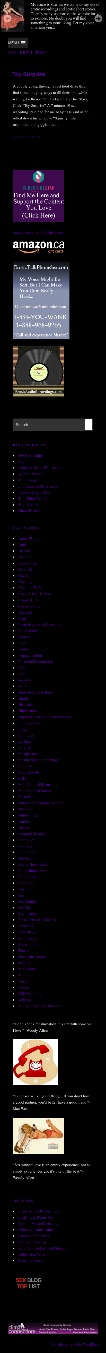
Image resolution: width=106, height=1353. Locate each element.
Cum (22, 618)
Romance (25, 882)
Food (22, 667)
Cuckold (25, 612)
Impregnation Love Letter (38, 486)
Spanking (25, 925)
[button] (13, 43)
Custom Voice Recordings (39, 1223)
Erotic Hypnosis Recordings (40, 624)
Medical (24, 765)
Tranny (24, 974)
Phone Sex (26, 839)
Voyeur (24, 987)
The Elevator (28, 504)
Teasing (24, 962)
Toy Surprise (28, 74)
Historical (26, 704)
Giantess (25, 679)
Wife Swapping (30, 993)
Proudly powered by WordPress (75, 1344)
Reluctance (27, 876)
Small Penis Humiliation (37, 919)
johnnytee (26, 735)
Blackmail (26, 556)
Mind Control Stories (35, 790)
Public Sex (26, 851)
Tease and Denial (32, 956)
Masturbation (28, 753)
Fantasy (24, 636)
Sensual (24, 888)
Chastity (24, 575)
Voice (23, 981)
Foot (21, 673)
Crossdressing (29, 606)
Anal (22, 544)
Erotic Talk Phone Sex (36, 1217)
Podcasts (25, 845)
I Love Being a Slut (33, 492)
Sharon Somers (30, 1260)
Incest (23, 729)
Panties (24, 821)
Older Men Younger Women (41, 802)
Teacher (24, 950)
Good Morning (30, 455)
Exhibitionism (29, 630)
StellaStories (28, 931)
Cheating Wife (29, 587)
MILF (22, 778)
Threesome (27, 968)
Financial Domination (35, 661)
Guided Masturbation (35, 692)
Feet (21, 642)
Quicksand (27, 858)
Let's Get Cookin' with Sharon (42, 1248)
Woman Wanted (31, 473)
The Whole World (32, 498)
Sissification (27, 913)
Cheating (25, 581)
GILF (22, 685)
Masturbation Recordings (38, 759)
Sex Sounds (27, 901)
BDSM (23, 550)
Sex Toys (25, 907)
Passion (24, 827)
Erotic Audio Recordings (38, 1210)
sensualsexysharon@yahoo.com (38, 232)
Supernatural (28, 944)
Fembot (24, 649)
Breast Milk (27, 563)
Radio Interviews (32, 870)
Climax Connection (33, 1235)
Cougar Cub (28, 599)
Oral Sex (25, 808)
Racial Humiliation (33, 864)
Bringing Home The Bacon (40, 467)
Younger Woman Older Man (41, 1005)
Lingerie (25, 747)
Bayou (23, 461)
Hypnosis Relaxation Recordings (44, 716)
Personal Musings (32, 833)
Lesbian (24, 741)
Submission (27, 938)
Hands (23, 698)
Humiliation (27, 710)
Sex (21, 895)
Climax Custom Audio (36, 1229)
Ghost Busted (29, 510)
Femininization (30, 655)
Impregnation (29, 722)
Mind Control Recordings (38, 784)
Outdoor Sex (28, 815)
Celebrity (25, 569)
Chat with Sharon (32, 1241)
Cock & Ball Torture (34, 593)
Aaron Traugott (30, 538)
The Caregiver (29, 479)
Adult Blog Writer (32, 1254)
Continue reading (27, 136)
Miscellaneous (29, 796)
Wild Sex (25, 999)
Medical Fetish (30, 772)
